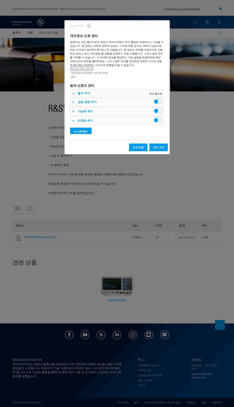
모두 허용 (138, 147)
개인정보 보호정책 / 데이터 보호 (89, 72)
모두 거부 (158, 147)
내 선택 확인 (81, 131)
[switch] (158, 101)
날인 (73, 76)
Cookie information (82, 68)
